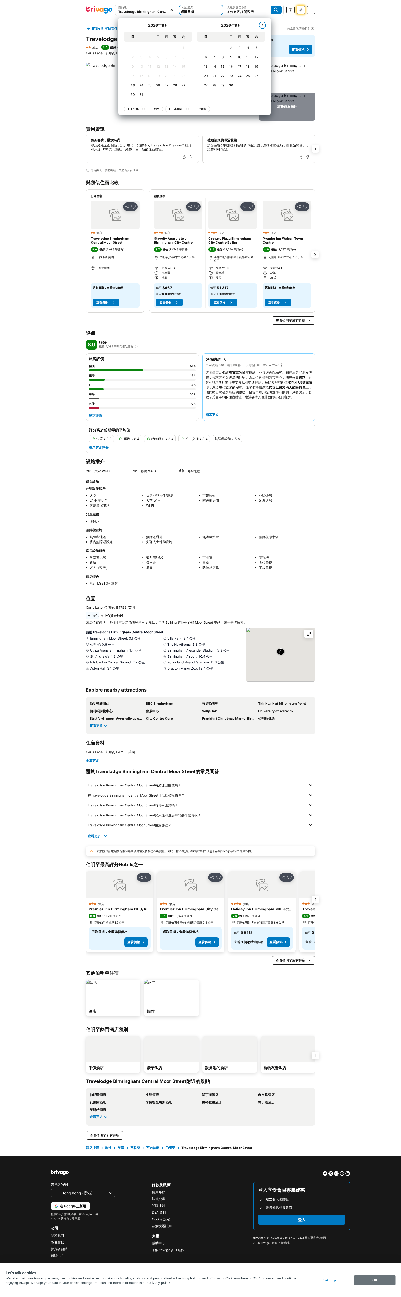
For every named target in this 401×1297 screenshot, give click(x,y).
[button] (146, 10)
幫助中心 (158, 1243)
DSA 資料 (159, 1212)
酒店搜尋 (92, 1148)
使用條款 (158, 1192)
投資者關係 (59, 1249)
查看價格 (298, 50)
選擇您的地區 (60, 1184)
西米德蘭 (152, 1148)
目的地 (122, 7)
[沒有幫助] (191, 157)
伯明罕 (170, 1148)
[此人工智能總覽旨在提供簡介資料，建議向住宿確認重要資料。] (88, 170)
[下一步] (262, 25)
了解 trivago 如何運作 (168, 1250)
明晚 (156, 109)
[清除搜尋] (171, 10)
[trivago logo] (99, 10)
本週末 (178, 109)
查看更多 (96, 725)
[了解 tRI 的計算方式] (136, 346)
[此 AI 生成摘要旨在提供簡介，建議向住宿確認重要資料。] (281, 365)
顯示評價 (95, 415)
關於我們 (57, 1235)
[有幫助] (184, 157)
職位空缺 (57, 1242)
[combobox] (146, 10)
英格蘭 (135, 1148)
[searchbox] (146, 11)
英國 (121, 1148)
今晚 (136, 109)
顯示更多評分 (99, 448)
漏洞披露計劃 (162, 1226)
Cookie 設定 (161, 1219)
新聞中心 (57, 1256)
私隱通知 (158, 1206)
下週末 (202, 109)
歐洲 (108, 1148)
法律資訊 (158, 1199)
